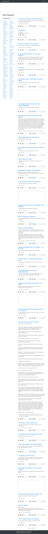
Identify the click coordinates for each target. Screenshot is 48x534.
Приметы (11, 75)
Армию (11, 25)
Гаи (10, 43)
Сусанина (5, 87)
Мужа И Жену (5, 64)
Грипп (4, 48)
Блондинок (12, 31)
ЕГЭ (4, 44)
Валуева (11, 92)
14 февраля (5, 22)
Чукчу (4, 39)
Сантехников (12, 81)
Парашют (11, 70)
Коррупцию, (32, 130)
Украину (4, 91)
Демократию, (24, 130)
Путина (4, 78)
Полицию (11, 74)
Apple (11, 24)
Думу (11, 42)
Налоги (4, 65)
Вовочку (11, 94)
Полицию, (21, 175)
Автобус (11, 27)
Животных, (24, 47)
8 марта (11, 22)
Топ (42, 1)
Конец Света (12, 52)
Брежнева (11, 32)
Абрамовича (5, 24)
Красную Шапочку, (22, 415)
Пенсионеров (5, 70)
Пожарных (5, 74)
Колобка (4, 53)
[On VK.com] (34, 26)
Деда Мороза (5, 40)
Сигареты (5, 84)
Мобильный (12, 60)
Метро (11, 59)
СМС (10, 85)
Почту (11, 72)
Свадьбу (11, 89)
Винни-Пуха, (21, 414)
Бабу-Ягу (5, 31)
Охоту (4, 69)
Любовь (11, 57)
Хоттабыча (12, 45)
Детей (11, 40)
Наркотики (5, 66)
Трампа (11, 91)
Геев (10, 44)
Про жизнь (12, 76)
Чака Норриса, (21, 416)
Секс (4, 82)
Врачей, (20, 47)
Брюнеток (11, 33)
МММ (4, 60)
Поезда (4, 72)
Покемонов (5, 73)
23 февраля (5, 23)
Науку (11, 66)
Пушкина (11, 77)
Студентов (12, 87)
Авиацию (11, 26)
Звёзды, (20, 37)
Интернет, (21, 23)
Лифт (4, 57)
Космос (4, 56)
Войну (4, 93)
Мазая (11, 58)
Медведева (5, 59)
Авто (4, 30)
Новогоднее (5, 67)
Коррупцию (12, 53)
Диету (11, 41)
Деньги (4, 41)
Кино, (26, 240)
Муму (11, 61)
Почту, (41, 415)
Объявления (5, 68)
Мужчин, (28, 240)
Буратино (5, 36)
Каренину (11, 50)
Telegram (11, 90)
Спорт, (35, 130)
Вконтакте (12, 93)
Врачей (4, 94)
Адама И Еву (12, 23)
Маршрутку (5, 58)
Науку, (35, 415)
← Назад (29, 528)
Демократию (12, 39)
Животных (5, 95)
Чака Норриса (25, 23)
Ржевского (5, 81)
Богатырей (5, 33)
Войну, (25, 414)
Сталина (4, 86)
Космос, (39, 414)
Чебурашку (12, 36)
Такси (4, 89)
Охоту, (20, 84)
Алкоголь (5, 25)
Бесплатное (5, 32)
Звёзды (11, 98)
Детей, (23, 240)
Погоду (11, 73)
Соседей (4, 85)
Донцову (4, 43)
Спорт (11, 86)
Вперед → (33, 528)
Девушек (4, 42)
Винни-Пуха (5, 92)
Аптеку (4, 26)
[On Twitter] (32, 26)
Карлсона (5, 52)
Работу (11, 78)
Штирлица (12, 84)
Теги (45, 1)
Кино (11, 51)
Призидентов (5, 75)
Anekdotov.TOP (5, 1)
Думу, (29, 130)
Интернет (5, 49)
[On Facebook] (30, 26)
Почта (31, 531)
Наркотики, (31, 415)
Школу (4, 83)
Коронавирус (5, 55)
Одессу (11, 69)
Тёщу (4, 90)
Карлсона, (34, 414)
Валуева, (20, 130)
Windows (11, 95)
